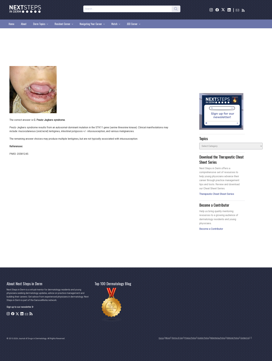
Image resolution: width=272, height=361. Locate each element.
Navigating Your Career (91, 24)
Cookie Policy (203, 338)
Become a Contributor (211, 228)
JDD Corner (132, 24)
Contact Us (244, 338)
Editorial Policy (233, 338)
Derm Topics (39, 24)
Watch (114, 24)
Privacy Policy (190, 338)
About (23, 24)
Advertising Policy (217, 338)
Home (11, 24)
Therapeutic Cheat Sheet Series (216, 193)
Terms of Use (177, 338)
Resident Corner (62, 24)
